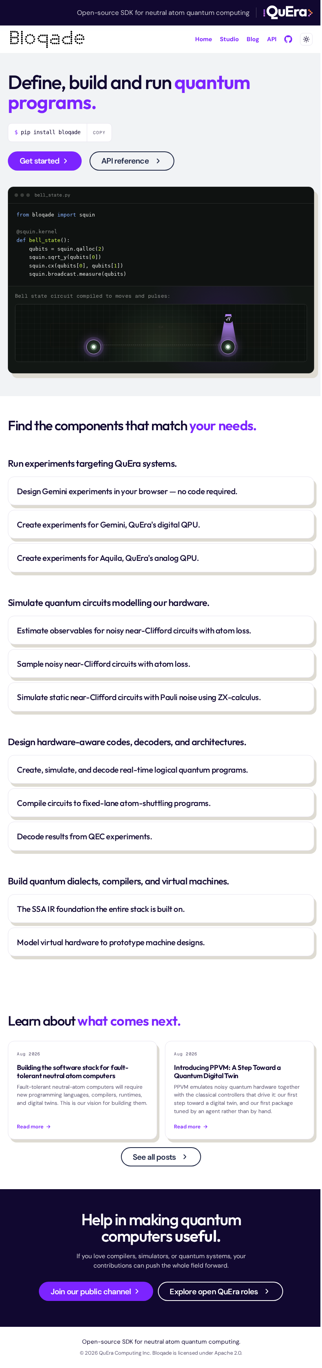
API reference (125, 161)
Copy (99, 132)
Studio (229, 39)
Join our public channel (91, 1291)
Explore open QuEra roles (214, 1291)
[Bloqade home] (47, 39)
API (271, 39)
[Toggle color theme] (306, 39)
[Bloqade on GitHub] (288, 39)
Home (203, 39)
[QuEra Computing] (288, 12)
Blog (253, 39)
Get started (39, 161)
